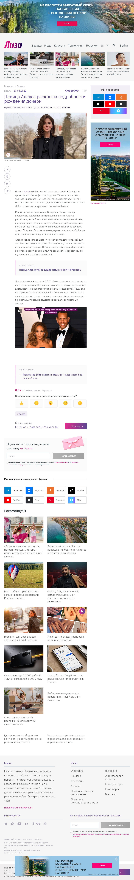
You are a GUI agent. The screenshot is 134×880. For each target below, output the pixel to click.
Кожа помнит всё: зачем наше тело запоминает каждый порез (118, 71)
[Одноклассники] (121, 97)
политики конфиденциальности (21, 465)
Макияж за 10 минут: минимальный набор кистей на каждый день (52, 376)
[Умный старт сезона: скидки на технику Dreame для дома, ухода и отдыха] (42, 59)
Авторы (75, 786)
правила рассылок (42, 465)
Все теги (110, 794)
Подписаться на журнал (17, 807)
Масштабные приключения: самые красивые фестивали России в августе (21, 595)
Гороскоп (92, 45)
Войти (124, 45)
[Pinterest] (101, 111)
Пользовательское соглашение (82, 792)
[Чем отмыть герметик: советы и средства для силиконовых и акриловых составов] (67, 731)
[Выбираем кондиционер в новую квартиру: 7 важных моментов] (67, 689)
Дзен (37, 500)
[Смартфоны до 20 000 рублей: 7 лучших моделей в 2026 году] (23, 658)
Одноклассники (60, 490)
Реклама (76, 776)
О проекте (77, 770)
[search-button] (114, 45)
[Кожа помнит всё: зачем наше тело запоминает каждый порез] (118, 59)
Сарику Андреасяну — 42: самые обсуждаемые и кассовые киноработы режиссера (63, 596)
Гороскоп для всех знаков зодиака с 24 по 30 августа (21, 638)
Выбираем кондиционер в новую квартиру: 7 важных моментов (63, 697)
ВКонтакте (39, 490)
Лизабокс (111, 770)
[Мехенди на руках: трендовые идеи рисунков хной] (67, 620)
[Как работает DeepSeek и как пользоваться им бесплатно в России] (67, 658)
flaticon (20, 853)
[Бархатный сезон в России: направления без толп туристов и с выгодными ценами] (93, 59)
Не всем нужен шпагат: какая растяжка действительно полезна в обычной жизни (15, 72)
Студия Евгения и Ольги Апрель (28, 850)
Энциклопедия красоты (114, 777)
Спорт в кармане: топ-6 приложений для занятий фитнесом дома (20, 721)
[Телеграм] (98, 97)
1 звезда (66, 90)
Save (8, 155)
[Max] (118, 111)
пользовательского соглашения (66, 462)
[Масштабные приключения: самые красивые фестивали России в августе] (23, 575)
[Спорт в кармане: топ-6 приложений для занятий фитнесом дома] (23, 701)
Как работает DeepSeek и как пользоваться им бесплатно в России (65, 679)
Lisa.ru (7, 90)
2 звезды (69, 90)
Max (79, 500)
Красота (59, 45)
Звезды (37, 45)
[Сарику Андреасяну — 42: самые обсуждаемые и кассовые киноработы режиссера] (67, 575)
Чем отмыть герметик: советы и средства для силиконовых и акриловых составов (66, 739)
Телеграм (17, 490)
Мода (47, 45)
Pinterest (60, 500)
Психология (75, 45)
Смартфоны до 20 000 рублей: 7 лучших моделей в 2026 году (23, 677)
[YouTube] (110, 104)
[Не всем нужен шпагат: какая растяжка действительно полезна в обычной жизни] (16, 59)
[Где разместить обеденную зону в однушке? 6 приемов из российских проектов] (23, 731)
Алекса (28, 191)
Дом (104, 45)
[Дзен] (121, 104)
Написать (77, 425)
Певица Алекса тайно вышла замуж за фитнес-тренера (50, 269)
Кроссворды (112, 789)
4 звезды (74, 90)
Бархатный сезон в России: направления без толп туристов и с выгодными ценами (91, 72)
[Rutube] (98, 104)
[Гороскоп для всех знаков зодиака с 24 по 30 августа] (23, 620)
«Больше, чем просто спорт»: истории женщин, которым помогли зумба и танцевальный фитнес (65, 72)
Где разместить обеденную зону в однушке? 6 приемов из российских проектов (23, 739)
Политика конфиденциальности (84, 801)
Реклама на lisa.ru (98, 203)
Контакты (77, 781)
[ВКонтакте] (110, 97)
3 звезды (72, 90)
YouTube (17, 500)
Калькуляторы (114, 784)
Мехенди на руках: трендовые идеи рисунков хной (66, 638)
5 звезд (77, 90)
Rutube (80, 490)
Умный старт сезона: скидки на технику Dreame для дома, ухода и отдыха (41, 72)
